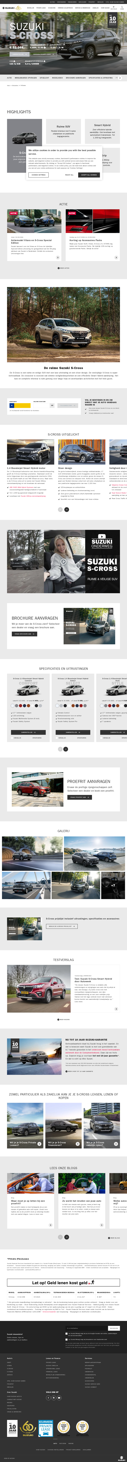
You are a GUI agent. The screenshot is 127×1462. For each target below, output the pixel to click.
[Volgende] (120, 78)
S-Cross (10, 1368)
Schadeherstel (90, 1375)
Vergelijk (17, 738)
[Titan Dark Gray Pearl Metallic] (16, 705)
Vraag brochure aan (23, 634)
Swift (9, 1362)
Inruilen (100, 2)
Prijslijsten (11, 1409)
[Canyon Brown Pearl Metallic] (28, 705)
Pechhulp (88, 1368)
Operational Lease (53, 1368)
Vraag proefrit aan (78, 797)
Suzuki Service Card (92, 1384)
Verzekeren (61, 2)
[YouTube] (59, 1397)
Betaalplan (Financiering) (55, 1375)
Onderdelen (89, 1378)
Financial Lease (52, 1372)
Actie (9, 78)
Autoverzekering (52, 1378)
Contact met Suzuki (14, 1399)
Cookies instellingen (56, 1450)
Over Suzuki (40, 1450)
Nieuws (9, 1402)
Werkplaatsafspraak (93, 1362)
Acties (52, 2)
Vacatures (11, 1406)
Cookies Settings (38, 175)
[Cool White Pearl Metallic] (32, 705)
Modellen (15, 85)
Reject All (69, 175)
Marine (71, 1443)
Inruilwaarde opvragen (26, 78)
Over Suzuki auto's (14, 1396)
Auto (8, 85)
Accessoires (89, 1381)
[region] (64, 163)
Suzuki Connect (91, 1387)
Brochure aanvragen (76, 78)
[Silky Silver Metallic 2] (40, 705)
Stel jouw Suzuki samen (115, 2)
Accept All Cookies (89, 175)
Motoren (62, 1443)
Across (10, 1375)
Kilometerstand (40, 401)
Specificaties (37, 738)
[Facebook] (48, 1397)
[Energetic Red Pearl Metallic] (20, 705)
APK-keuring (89, 1365)
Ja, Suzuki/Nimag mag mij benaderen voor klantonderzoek (87, 1339)
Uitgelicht (44, 78)
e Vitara (10, 1372)
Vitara (9, 1365)
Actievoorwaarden (49, 1312)
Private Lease (51, 1362)
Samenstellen (18, 54)
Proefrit (92, 2)
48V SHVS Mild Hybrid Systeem (21, 487)
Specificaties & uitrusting (101, 78)
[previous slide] (60, 749)
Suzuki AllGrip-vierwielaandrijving (33, 496)
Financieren (72, 2)
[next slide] (65, 749)
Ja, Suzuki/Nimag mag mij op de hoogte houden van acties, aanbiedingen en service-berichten (92, 1334)
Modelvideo (57, 78)
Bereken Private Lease (42, 54)
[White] (12, 705)
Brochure (82, 2)
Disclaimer (87, 1450)
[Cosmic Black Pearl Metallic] (36, 705)
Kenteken (13, 401)
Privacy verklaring (73, 1450)
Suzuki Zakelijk (52, 1365)
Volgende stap (66, 405)
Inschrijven (114, 1328)
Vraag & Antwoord (14, 1412)
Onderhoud (89, 1372)
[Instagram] (53, 1397)
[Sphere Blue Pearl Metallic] (24, 705)
